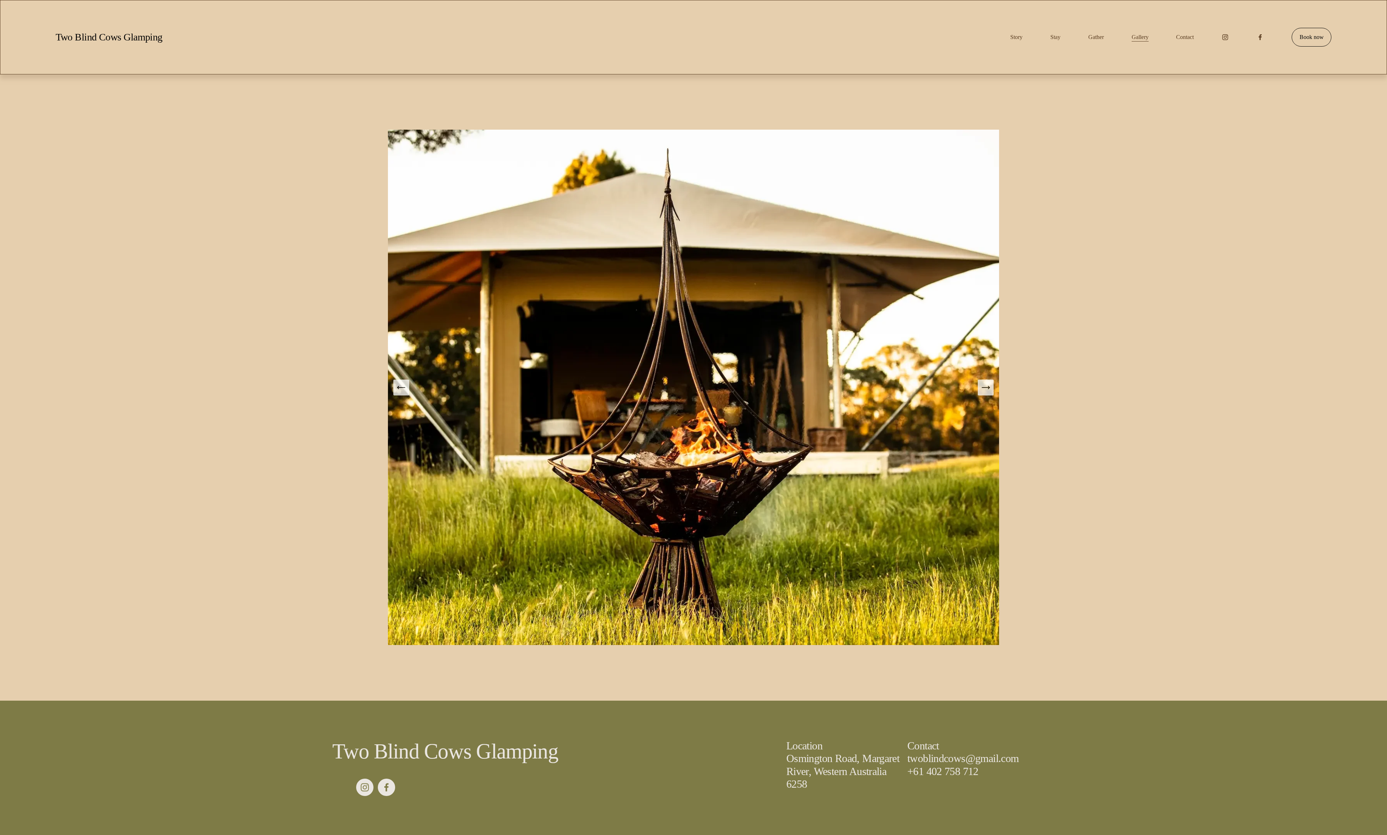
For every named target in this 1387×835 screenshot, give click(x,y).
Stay (1055, 37)
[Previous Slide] (401, 387)
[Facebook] (1260, 37)
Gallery (1140, 37)
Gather (1096, 37)
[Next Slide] (986, 387)
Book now (1312, 37)
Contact (1185, 37)
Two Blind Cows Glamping (109, 37)
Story (1016, 37)
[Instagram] (1225, 37)
